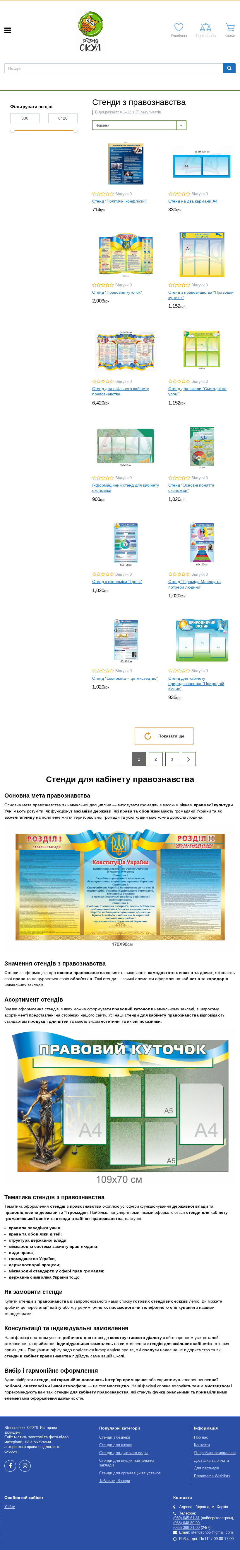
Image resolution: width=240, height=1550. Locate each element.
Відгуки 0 (123, 194)
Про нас (201, 1437)
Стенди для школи (115, 1445)
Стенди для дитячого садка (123, 1453)
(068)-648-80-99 (186, 1523)
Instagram (25, 1466)
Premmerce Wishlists (212, 1476)
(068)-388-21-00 (186, 1528)
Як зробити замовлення (215, 1453)
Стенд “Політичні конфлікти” (119, 201)
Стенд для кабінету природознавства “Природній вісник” (196, 683)
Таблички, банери (114, 1481)
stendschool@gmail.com (212, 1532)
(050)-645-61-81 (186, 1518)
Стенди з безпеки (114, 1437)
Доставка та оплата (211, 1461)
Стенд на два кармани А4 (192, 201)
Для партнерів (206, 1468)
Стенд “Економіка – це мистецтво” (125, 678)
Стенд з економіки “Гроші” (117, 581)
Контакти (202, 1445)
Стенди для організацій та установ (130, 1473)
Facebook (10, 1466)
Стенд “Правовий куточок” (117, 292)
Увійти (9, 1507)
